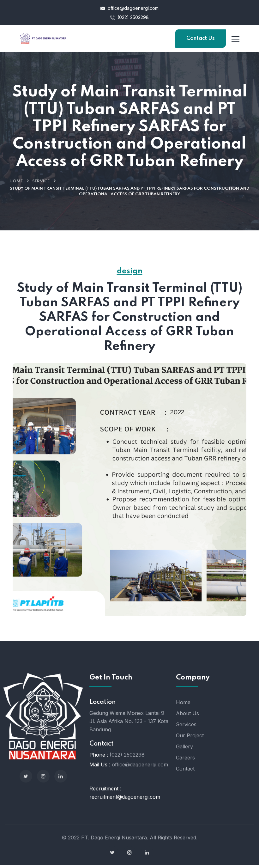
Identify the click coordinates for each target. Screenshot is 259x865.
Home (16, 181)
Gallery (184, 746)
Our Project (190, 735)
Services (186, 724)
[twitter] (26, 776)
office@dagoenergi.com (132, 8)
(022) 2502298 (132, 17)
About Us (187, 713)
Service (41, 181)
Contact (185, 768)
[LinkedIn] (60, 776)
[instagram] (43, 776)
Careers (185, 757)
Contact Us (200, 38)
